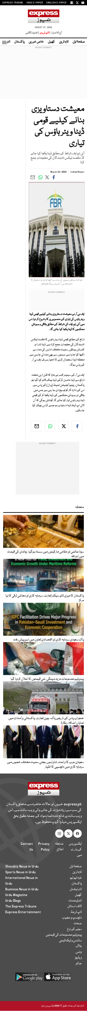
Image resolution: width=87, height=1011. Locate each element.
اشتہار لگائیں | (32, 33)
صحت (78, 923)
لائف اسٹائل (74, 906)
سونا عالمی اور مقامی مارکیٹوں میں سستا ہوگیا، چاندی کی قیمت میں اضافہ (45, 554)
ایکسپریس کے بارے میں (75, 849)
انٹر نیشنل (76, 889)
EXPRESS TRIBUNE (13, 2)
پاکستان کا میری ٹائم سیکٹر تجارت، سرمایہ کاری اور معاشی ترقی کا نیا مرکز (44, 598)
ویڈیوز (78, 957)
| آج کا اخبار (56, 33)
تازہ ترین (63, 41)
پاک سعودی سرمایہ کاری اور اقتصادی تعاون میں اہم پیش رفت (48, 639)
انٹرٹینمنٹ (75, 900)
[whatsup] (50, 426)
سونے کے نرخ (74, 929)
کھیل (51, 41)
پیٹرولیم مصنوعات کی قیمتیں (64, 934)
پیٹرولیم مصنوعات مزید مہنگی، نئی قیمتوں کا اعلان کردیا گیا (47, 679)
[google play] (29, 978)
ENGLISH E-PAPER (56, 2)
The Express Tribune (21, 906)
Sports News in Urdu (20, 872)
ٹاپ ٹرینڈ (76, 912)
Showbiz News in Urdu (22, 866)
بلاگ (79, 946)
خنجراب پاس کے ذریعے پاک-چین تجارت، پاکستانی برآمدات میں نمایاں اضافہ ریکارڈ (46, 721)
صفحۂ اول (79, 41)
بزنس (79, 952)
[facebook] (77, 426)
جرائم (79, 963)
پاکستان (19, 41)
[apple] (58, 978)
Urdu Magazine (16, 895)
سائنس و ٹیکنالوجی (70, 940)
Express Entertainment (23, 912)
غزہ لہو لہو (76, 877)
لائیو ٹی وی (45, 33)
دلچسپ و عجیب (72, 917)
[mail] (36, 426)
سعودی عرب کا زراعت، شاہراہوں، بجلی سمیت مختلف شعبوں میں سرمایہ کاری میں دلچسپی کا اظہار (45, 765)
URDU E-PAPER (35, 2)
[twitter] (63, 426)
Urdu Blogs (13, 900)
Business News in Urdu (21, 889)
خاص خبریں (36, 41)
